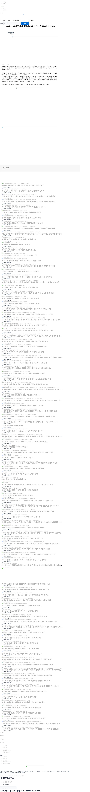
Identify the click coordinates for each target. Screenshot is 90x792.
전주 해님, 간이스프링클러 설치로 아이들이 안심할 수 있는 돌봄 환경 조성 (28, 293)
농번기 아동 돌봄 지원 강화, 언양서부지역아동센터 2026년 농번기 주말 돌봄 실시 (30, 729)
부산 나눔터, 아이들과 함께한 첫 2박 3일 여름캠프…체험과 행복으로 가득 (27, 330)
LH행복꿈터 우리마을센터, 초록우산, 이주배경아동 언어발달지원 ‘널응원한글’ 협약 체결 (33, 724)
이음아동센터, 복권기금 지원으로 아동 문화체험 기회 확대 (22, 223)
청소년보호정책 (6, 752)
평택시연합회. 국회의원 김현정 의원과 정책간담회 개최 (21, 218)
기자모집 (2, 739)
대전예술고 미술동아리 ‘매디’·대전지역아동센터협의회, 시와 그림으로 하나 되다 (30, 422)
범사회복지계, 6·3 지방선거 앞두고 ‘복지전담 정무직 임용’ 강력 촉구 (26, 681)
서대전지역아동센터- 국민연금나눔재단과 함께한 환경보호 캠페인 (25, 595)
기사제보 (2, 732)
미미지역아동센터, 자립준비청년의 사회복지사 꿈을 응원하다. (24, 207)
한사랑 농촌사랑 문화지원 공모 (13, 425)
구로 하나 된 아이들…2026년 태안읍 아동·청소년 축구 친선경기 (24, 363)
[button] (35, 7)
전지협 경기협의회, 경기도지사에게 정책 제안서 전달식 (21, 638)
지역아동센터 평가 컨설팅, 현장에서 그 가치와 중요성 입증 (22, 538)
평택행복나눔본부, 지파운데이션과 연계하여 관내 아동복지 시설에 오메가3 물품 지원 (32, 522)
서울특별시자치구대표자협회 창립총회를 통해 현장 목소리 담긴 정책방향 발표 (29, 411)
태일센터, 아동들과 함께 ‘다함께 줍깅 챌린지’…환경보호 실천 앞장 (25, 441)
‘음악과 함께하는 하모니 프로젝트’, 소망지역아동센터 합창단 (23, 527)
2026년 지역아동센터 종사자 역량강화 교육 (17, 495)
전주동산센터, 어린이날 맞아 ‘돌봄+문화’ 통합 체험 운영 (21, 707)
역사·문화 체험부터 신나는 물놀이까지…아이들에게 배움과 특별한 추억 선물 (29, 266)
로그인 (4, 2)
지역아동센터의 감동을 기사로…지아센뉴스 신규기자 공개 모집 (24, 560)
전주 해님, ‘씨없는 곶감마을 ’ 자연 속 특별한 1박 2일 (20, 287)
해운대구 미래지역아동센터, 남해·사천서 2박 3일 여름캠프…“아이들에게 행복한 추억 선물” (34, 336)
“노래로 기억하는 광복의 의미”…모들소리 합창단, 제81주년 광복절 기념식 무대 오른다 (32, 357)
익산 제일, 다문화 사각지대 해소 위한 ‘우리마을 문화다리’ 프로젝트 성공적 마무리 (30, 506)
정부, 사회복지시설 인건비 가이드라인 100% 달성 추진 (21, 517)
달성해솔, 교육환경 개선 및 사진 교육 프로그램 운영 (20, 490)
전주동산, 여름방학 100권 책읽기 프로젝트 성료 (19, 250)
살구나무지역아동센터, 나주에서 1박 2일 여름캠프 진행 (21, 261)
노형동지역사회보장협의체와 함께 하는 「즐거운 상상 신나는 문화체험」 (27, 675)
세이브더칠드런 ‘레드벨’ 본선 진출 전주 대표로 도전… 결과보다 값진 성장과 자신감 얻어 (33, 400)
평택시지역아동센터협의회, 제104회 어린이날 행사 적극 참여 (23, 702)
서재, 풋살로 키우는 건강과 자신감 (14, 479)
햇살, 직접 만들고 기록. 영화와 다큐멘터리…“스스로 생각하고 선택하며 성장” (29, 196)
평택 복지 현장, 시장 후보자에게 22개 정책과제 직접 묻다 (22, 654)
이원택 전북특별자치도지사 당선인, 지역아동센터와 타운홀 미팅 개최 (26, 549)
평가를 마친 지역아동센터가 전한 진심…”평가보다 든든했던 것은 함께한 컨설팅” (30, 463)
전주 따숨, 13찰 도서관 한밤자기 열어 (15, 447)
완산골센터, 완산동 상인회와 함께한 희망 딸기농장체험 (21, 713)
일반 (9, 20)
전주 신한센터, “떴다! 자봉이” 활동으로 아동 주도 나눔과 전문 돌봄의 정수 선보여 (30, 686)
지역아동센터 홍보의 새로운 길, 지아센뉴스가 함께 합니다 (22, 431)
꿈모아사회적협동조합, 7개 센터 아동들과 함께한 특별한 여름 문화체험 (27, 277)
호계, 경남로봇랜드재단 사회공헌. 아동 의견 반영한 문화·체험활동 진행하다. (29, 201)
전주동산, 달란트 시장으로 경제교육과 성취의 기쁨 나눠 (21, 395)
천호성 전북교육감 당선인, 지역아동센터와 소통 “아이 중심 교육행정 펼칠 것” (29, 554)
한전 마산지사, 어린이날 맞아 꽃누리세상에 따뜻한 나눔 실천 (23, 632)
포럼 (24, 20)
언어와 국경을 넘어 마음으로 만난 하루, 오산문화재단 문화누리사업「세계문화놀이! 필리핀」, (35, 627)
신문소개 (5, 745)
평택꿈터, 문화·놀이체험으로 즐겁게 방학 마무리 (19, 239)
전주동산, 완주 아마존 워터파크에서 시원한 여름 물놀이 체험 (23, 373)
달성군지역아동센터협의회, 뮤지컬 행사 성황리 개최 (20, 298)
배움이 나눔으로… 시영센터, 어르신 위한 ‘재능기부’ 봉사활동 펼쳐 (25, 341)
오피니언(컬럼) (16, 20)
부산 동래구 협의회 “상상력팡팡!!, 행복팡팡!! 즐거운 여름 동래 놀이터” (26, 309)
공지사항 (2, 742)
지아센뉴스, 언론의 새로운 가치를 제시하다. (17, 458)
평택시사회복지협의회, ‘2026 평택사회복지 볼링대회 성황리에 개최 (26, 584)
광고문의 (2, 735)
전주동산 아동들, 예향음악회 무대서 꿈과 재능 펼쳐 (20, 611)
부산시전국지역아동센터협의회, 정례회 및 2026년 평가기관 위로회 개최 (27, 484)
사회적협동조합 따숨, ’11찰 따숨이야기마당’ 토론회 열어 (21, 605)
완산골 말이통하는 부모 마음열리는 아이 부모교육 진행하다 (23, 468)
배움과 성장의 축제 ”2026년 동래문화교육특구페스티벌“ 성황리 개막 (26, 600)
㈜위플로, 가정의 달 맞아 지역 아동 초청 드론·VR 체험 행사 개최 (24, 616)
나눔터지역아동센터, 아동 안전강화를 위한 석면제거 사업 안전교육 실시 (27, 659)
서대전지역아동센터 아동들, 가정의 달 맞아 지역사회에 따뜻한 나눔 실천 (27, 664)
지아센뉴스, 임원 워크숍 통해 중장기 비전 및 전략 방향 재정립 (23, 718)
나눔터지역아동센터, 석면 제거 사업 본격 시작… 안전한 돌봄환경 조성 (26, 379)
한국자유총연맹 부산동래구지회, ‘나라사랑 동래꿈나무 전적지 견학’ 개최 (27, 314)
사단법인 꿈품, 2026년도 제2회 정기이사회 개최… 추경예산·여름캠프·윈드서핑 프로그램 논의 (35, 544)
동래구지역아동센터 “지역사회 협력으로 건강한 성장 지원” (22, 185)
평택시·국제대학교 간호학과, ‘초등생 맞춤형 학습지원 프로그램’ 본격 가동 (28, 511)
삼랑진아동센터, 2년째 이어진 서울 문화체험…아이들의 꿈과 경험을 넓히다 (28, 228)
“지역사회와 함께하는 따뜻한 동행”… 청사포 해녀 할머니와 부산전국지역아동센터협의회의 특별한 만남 (38, 533)
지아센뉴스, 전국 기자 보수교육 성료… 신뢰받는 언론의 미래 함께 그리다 (27, 452)
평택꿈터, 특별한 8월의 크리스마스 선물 (16, 244)
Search (1, 23)
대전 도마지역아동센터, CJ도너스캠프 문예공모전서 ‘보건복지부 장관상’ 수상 (29, 621)
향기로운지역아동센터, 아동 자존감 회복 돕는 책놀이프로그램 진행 (25, 589)
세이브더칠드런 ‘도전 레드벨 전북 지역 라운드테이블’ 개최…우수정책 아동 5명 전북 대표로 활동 (35, 320)
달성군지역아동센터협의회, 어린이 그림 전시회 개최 (20, 648)
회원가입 (5, 3)
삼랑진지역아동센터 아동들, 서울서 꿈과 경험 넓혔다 (20, 271)
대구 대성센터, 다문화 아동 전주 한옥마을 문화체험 (20, 643)
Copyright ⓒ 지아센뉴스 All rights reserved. (20, 790)
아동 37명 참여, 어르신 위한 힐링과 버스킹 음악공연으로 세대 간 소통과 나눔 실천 (31, 282)
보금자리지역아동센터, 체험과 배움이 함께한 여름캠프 (21, 304)
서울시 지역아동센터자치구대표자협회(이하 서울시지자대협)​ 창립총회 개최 (28, 416)
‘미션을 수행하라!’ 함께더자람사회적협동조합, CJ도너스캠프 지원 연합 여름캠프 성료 (32, 234)
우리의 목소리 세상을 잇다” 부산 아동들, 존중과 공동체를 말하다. (25, 384)
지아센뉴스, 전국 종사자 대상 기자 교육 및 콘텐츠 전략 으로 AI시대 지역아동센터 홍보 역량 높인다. (37, 565)
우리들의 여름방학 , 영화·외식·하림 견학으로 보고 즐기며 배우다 (24, 325)
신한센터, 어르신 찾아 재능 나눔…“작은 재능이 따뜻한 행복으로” (24, 347)
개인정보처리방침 (7, 750)
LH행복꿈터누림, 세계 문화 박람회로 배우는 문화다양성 (21, 212)
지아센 (3, 20)
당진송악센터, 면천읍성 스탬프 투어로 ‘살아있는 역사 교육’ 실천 (24, 691)
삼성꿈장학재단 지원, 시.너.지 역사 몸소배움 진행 (19, 255)
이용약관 (5, 747)
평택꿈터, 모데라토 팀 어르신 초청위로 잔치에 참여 (20, 474)
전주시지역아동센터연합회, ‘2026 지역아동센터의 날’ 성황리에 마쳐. (26, 368)
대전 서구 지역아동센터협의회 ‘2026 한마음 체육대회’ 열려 (23, 352)
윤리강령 (5, 749)
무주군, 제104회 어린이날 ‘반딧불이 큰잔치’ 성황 (19, 697)
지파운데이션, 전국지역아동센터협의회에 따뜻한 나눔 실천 (23, 406)
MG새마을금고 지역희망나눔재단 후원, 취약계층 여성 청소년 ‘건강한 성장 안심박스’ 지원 (33, 436)
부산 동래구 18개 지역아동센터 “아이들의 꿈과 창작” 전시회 (23, 191)
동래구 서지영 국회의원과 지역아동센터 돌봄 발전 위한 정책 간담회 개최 (27, 501)
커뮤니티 (32, 20)
